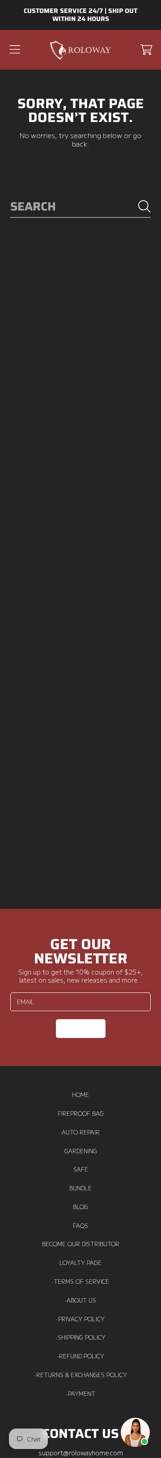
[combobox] (80, 206)
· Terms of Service (80, 1281)
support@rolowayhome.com (80, 1452)
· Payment (80, 1394)
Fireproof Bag (81, 1113)
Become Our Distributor (80, 1244)
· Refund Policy (80, 1356)
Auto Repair (81, 1132)
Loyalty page (80, 1263)
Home (80, 1095)
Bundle (80, 1188)
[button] (14, 50)
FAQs (80, 1226)
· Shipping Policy (81, 1337)
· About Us (80, 1300)
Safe (80, 1169)
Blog (80, 1207)
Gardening (80, 1151)
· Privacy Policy (80, 1319)
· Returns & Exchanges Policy (80, 1375)
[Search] (144, 206)
